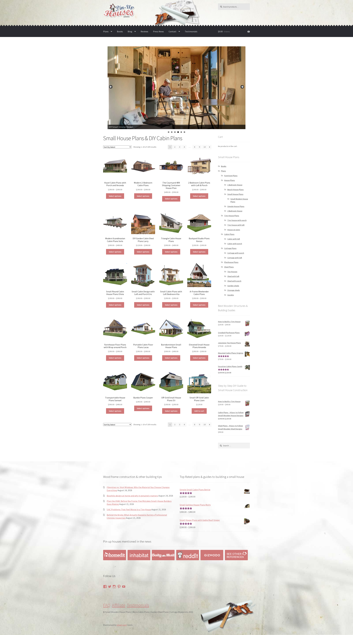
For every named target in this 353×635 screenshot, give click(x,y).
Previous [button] (111, 87)
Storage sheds (233, 290)
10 (205, 147)
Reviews (144, 31)
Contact (172, 31)
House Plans (229, 180)
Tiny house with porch (237, 220)
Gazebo (230, 295)
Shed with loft (233, 276)
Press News (158, 31)
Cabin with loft (233, 239)
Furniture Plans (230, 175)
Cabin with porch (234, 243)
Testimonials (191, 31)
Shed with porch (234, 281)
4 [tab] (178, 132)
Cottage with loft (234, 257)
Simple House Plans (235, 206)
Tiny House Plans (231, 215)
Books (120, 31)
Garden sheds (233, 285)
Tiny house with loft (235, 225)
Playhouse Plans (231, 262)
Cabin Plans (229, 234)
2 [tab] (172, 132)
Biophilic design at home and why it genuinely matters (132, 495)
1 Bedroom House (234, 185)
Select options (115, 196)
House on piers (233, 229)
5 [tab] (181, 132)
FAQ (106, 605)
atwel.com (122, 625)
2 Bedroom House (234, 211)
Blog (130, 31)
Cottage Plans (230, 248)
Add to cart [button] (199, 411)
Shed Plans (229, 267)
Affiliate (118, 605)
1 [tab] (168, 132)
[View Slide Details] (176, 87)
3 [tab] (175, 132)
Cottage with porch (235, 253)
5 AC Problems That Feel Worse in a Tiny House (129, 509)
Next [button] (242, 87)
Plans (106, 31)
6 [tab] (184, 132)
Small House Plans (235, 194)
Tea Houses (232, 271)
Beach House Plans (235, 189)
